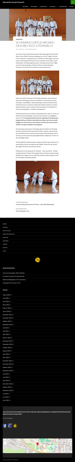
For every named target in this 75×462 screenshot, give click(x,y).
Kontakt (71, 6)
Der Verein (25, 6)
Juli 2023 (5, 374)
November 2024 (7, 344)
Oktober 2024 (7, 347)
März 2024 (6, 357)
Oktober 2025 (7, 321)
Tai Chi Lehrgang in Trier (22, 210)
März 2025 (6, 334)
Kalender (5, 241)
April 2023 (6, 380)
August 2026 (6, 295)
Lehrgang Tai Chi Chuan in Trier (11, 283)
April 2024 (6, 354)
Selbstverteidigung (9, 234)
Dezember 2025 (7, 314)
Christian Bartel (32, 49)
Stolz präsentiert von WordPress (10, 459)
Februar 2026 (7, 308)
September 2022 (7, 390)
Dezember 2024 (7, 341)
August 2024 (6, 351)
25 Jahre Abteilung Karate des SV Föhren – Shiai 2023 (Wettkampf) (35, 203)
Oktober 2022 (7, 387)
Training (5, 237)
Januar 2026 (6, 311)
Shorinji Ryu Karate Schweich (13, 2)
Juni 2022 (5, 397)
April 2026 (6, 301)
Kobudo (5, 227)
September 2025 (7, 324)
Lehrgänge (19, 39)
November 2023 (7, 364)
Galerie (5, 244)
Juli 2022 (5, 393)
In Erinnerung (43, 6)
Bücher (5, 247)
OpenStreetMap (68, 452)
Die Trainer (52, 6)
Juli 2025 (5, 328)
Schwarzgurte (63, 6)
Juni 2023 (5, 377)
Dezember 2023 (7, 361)
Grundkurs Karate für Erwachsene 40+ (14, 276)
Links (4, 251)
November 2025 (7, 318)
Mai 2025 (5, 331)
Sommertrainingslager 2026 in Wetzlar (14, 273)
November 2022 (7, 384)
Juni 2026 (5, 298)
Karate (5, 224)
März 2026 (6, 304)
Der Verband (34, 6)
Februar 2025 (7, 337)
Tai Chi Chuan (7, 230)
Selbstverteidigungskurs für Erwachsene (14, 279)
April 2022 (6, 400)
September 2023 (7, 370)
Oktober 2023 (7, 367)
